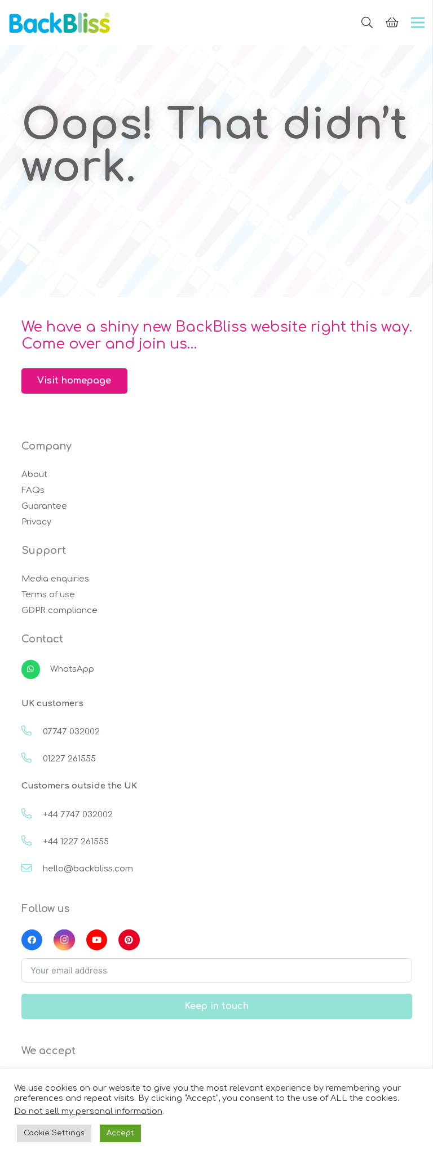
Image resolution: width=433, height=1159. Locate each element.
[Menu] (417, 22)
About (34, 474)
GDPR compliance (59, 610)
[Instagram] (64, 940)
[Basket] (391, 22)
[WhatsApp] (35, 669)
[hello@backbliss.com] (32, 869)
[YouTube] (97, 940)
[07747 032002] (32, 732)
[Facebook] (32, 940)
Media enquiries (55, 579)
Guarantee (44, 506)
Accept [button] (120, 1133)
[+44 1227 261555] (32, 842)
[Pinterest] (129, 940)
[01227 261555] (32, 759)
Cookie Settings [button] (54, 1133)
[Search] (367, 22)
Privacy (36, 522)
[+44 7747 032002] (32, 815)
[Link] (59, 22)
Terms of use (48, 595)
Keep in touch (216, 1006)
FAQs (33, 490)
